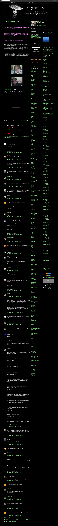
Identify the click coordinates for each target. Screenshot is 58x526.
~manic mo (8, 507)
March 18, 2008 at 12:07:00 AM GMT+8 (15, 253)
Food (31, 136)
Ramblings (32, 252)
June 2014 (44, 142)
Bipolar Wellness (33, 366)
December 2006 (45, 240)
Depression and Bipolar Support (48, 103)
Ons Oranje (32, 233)
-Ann (7, 195)
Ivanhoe (8, 212)
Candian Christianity (46, 260)
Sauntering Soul (9, 452)
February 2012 (45, 162)
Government (33, 153)
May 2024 (44, 126)
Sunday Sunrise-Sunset (34, 287)
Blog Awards (33, 83)
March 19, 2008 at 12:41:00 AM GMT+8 (15, 508)
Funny (32, 149)
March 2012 (45, 161)
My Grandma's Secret (46, 84)
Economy (32, 121)
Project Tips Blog (33, 352)
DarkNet (32, 348)
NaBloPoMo (33, 218)
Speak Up (32, 278)
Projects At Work (33, 353)
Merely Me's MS (33, 369)
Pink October (33, 241)
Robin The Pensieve (46, 86)
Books (32, 90)
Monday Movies (33, 208)
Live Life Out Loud (34, 194)
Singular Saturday (34, 273)
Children (32, 102)
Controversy (33, 109)
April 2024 (44, 127)
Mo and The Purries (10, 502)
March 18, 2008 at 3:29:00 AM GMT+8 (15, 338)
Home (17, 519)
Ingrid (7, 155)
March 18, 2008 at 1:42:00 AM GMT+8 (15, 319)
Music (32, 210)
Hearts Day (32, 158)
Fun (31, 146)
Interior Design (33, 173)
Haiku (32, 155)
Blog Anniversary (33, 81)
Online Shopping (33, 232)
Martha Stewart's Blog (46, 269)
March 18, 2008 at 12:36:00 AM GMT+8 (15, 282)
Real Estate (33, 255)
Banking (32, 75)
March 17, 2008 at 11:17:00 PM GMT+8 (15, 248)
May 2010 (44, 180)
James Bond (33, 181)
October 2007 (45, 225)
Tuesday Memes (33, 311)
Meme (32, 204)
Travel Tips (45, 63)
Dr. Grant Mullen (45, 104)
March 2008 (45, 218)
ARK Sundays (33, 72)
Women (32, 330)
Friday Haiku (33, 141)
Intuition (32, 176)
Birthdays (32, 80)
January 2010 (45, 186)
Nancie (8, 437)
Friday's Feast (33, 143)
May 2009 (44, 197)
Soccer (32, 275)
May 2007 (44, 232)
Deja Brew (32, 116)
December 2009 (45, 187)
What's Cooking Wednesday (35, 328)
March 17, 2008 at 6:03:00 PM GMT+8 (15, 186)
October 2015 (45, 135)
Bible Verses (33, 79)
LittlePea (44, 80)
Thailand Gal (45, 90)
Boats (32, 88)
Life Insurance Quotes (34, 350)
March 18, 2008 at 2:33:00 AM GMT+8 (15, 330)
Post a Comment (7, 517)
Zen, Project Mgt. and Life (35, 360)
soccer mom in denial (10, 278)
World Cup (32, 334)
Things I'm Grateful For (34, 301)
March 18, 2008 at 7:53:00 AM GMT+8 (15, 455)
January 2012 (45, 164)
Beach (32, 76)
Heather (8, 327)
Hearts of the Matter (34, 159)
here (14, 343)
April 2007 (44, 234)
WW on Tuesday (33, 320)
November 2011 (45, 167)
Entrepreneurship (33, 125)
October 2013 (45, 151)
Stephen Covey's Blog (34, 356)
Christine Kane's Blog (46, 261)
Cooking (32, 111)
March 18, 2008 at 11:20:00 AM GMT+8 (15, 480)
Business (32, 94)
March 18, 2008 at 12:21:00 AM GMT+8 (15, 276)
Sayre (8, 293)
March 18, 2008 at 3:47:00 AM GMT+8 (15, 426)
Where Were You (33, 329)
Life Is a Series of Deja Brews (35, 190)
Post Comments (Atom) (12, 521)
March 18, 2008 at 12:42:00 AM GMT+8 (15, 290)
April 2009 (44, 199)
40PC (32, 70)
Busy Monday (13, 136)
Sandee (8, 267)
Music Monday (9, 137)
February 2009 (45, 202)
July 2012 (44, 158)
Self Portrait (33, 268)
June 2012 (44, 159)
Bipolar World (45, 102)
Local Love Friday (34, 196)
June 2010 (44, 178)
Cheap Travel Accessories (47, 58)
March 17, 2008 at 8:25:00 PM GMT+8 (15, 216)
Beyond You (45, 71)
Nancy (44, 85)
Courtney (44, 75)
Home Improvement (34, 167)
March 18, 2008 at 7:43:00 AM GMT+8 (15, 449)
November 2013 (45, 149)
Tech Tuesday (33, 296)
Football (32, 139)
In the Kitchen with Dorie (47, 268)
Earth (31, 117)
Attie (7, 250)
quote (32, 338)
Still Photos (32, 283)
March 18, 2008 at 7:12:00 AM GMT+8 (15, 444)
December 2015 (45, 133)
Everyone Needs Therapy (35, 368)
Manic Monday (23, 136)
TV (31, 293)
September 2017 (45, 129)
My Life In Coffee (33, 215)
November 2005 (45, 253)
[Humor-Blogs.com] (48, 285)
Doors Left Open (45, 76)
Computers (32, 108)
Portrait (32, 246)
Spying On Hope (33, 282)
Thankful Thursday (34, 297)
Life (31, 187)
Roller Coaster (33, 374)
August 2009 (45, 193)
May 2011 (44, 170)
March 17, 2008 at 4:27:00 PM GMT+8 (15, 167)
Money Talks (33, 209)
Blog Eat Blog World (46, 72)
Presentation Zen (33, 351)
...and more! (33, 375)
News (32, 223)
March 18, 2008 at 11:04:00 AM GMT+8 (15, 472)
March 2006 (45, 250)
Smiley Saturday (33, 274)
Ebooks (32, 118)
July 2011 (44, 168)
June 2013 (44, 152)
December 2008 (45, 205)
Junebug (8, 321)
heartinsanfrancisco (10, 475)
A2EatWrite (45, 68)
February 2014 (45, 146)
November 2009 (45, 189)
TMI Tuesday (33, 292)
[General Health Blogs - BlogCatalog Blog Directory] (48, 288)
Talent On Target (33, 357)
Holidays (32, 162)
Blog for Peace (33, 85)
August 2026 (45, 117)
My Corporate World (34, 213)
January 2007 (45, 238)
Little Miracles (33, 192)
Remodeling (33, 261)
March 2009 (45, 200)
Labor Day (32, 185)
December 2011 (45, 165)
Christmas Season (34, 103)
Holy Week (32, 163)
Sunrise (32, 288)
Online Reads (33, 231)
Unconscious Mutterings (35, 314)
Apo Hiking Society (24, 121)
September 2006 (45, 244)
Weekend (32, 325)
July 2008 (44, 212)
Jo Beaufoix (9, 496)
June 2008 (44, 213)
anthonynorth (9, 182)
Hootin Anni (8, 176)
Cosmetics (32, 112)
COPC (32, 347)
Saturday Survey (33, 265)
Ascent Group (33, 343)
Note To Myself (33, 224)
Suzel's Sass (45, 89)
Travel (32, 309)
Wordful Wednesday (34, 332)
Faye (7, 428)
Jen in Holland (45, 79)
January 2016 (45, 132)
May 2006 (44, 247)
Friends (32, 145)
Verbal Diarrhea (45, 93)
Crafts (32, 113)
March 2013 (45, 154)
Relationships (33, 260)
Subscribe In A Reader (34, 41)
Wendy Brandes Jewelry (47, 94)
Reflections (32, 259)
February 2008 (45, 219)
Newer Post (6, 519)
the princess (9, 298)
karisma (8, 188)
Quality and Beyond (34, 355)
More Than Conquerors (34, 370)
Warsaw (32, 323)
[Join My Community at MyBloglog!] (48, 50)
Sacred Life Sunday (34, 264)
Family (32, 130)
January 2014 (45, 148)
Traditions (32, 306)
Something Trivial (33, 277)
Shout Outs (32, 270)
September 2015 (45, 136)
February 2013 (45, 155)
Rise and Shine (33, 263)
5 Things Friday (33, 71)
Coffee (32, 106)
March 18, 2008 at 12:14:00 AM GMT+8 (15, 265)
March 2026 (45, 123)
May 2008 (44, 215)
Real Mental (33, 373)
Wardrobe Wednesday (34, 321)
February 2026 (45, 124)
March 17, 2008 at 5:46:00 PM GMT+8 (15, 179)
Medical (32, 203)
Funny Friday (33, 150)
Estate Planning (33, 126)
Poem (32, 242)
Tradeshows (33, 305)
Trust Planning (33, 310)
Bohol (32, 89)
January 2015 (45, 139)
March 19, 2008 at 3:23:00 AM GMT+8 (15, 515)
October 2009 (45, 190)
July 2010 (44, 177)
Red (31, 256)
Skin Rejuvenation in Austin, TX (48, 113)
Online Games (33, 228)
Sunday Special (33, 284)
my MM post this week (17, 206)
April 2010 (44, 181)
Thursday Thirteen (34, 302)
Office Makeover (33, 227)
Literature (32, 191)
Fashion (32, 131)
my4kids (8, 488)
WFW (32, 316)
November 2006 (45, 241)
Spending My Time (34, 279)
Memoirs (32, 205)
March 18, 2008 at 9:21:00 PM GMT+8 (15, 499)
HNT (31, 154)
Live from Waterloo (46, 81)
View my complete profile (41, 25)
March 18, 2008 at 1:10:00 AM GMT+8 (15, 296)
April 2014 (44, 145)
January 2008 (45, 221)
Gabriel (8, 483)
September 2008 (45, 209)
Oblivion (32, 226)
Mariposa (8, 348)
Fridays (32, 144)
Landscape (32, 186)
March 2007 (45, 235)
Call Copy (32, 346)
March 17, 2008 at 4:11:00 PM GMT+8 (15, 159)
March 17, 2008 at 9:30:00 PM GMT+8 (15, 234)
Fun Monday (18, 136)
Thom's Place (45, 67)
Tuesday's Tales (33, 312)
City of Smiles (33, 104)
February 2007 (45, 237)
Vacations (32, 315)
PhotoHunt (32, 237)
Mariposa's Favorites (34, 201)
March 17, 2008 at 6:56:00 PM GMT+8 (15, 198)
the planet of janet (10, 332)
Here (51, 281)
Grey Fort (44, 77)
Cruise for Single (45, 59)
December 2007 (45, 222)
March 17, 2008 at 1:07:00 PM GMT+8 (15, 152)
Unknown (8, 201)
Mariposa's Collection (34, 200)
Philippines (32, 236)
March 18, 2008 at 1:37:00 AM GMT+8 (15, 312)
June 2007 (44, 231)
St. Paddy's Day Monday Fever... (12, 21)
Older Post (28, 519)
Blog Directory (48, 284)
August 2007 (45, 228)
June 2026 (44, 120)
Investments (33, 177)
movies (32, 337)
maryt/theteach (9, 237)
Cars (31, 98)
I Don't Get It (33, 168)
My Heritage (33, 214)
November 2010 (45, 174)
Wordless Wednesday (34, 333)
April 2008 (44, 216)
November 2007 (45, 224)
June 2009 (44, 196)
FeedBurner (38, 51)
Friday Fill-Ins (33, 140)
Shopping (32, 269)
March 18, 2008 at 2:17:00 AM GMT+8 (15, 324)
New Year (32, 222)
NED (31, 217)
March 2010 (45, 183)
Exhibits (32, 127)
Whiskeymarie (45, 95)
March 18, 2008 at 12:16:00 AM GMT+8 (15, 270)
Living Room (45, 107)
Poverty (32, 249)
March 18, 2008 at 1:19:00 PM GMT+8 (15, 486)
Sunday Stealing (33, 286)
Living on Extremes (34, 195)
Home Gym (32, 166)
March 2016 (45, 130)
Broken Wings (33, 93)
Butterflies (32, 97)
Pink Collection (33, 240)
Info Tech (32, 172)
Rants (32, 254)
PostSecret (32, 247)
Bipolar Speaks (33, 365)
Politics (32, 245)
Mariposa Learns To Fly (34, 199)
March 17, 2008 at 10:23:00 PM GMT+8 (15, 241)
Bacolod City (33, 74)
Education (32, 122)
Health (32, 157)
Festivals (32, 132)
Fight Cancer (33, 134)
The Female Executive (34, 298)
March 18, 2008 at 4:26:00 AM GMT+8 (15, 435)
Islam (32, 178)
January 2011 (45, 171)
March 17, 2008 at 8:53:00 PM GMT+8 (15, 226)
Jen (7, 446)
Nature (32, 219)
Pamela (8, 142)
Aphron (44, 70)
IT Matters (32, 171)
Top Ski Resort (45, 60)
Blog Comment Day (34, 84)
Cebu (31, 99)
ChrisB (8, 169)
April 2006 (44, 248)
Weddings (32, 324)
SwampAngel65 (9, 219)
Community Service (34, 107)
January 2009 (45, 203)
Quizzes (32, 250)
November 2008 (45, 206)
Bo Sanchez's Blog (46, 263)
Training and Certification (35, 307)
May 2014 (44, 143)
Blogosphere (33, 86)
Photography (33, 238)
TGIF (31, 291)
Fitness (32, 135)
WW (31, 319)
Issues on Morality (34, 180)
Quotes (32, 251)
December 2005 (45, 251)
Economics (32, 120)
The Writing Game (34, 300)
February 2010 (45, 184)
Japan (32, 182)
